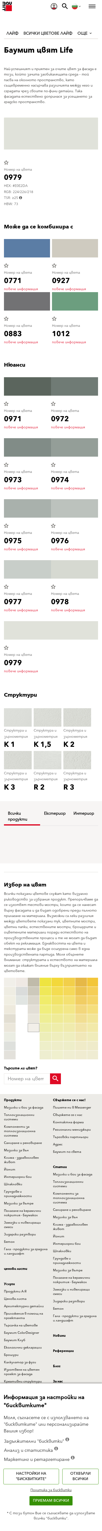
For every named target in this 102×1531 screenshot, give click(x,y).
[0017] (33, 1009)
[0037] (57, 1036)
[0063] (93, 1000)
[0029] (45, 1055)
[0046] (69, 1027)
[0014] (33, 982)
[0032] (57, 991)
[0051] (81, 982)
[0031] (57, 982)
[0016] (33, 1000)
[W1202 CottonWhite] (10, 1000)
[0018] (33, 1018)
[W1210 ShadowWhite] (21, 991)
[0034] (57, 1009)
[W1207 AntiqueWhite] (10, 1045)
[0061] (93, 982)
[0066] (93, 1027)
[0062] (93, 991)
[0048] (69, 1045)
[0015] (33, 991)
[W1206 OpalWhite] (10, 1036)
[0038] (57, 1045)
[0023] (45, 1000)
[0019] (33, 1027)
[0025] (45, 1018)
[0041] (69, 982)
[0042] (69, 991)
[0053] (81, 1000)
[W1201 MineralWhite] (10, 991)
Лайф (12, 33)
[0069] (93, 1055)
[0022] (45, 991)
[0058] (81, 1045)
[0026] (45, 1027)
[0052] (81, 991)
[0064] (93, 1009)
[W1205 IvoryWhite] (10, 1027)
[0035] (57, 1018)
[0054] (81, 1009)
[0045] (69, 1018)
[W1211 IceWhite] (21, 1000)
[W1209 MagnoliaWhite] (21, 982)
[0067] (93, 1036)
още (83, 33)
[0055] (81, 1018)
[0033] (57, 1000)
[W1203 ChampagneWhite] (10, 1009)
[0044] (69, 1009)
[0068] (93, 1045)
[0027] (45, 1036)
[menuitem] (54, 6)
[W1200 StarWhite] (10, 982)
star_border (6, 162)
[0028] (45, 1045)
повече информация (21, 289)
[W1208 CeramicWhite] (10, 1055)
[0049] (69, 1055)
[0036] (57, 1027)
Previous (5, 1018)
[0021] (45, 982)
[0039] (57, 1055)
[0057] (81, 1036)
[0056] (81, 1027)
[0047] (69, 1036)
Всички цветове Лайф (48, 33)
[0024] (45, 1009)
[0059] (81, 1055)
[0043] (69, 1000)
